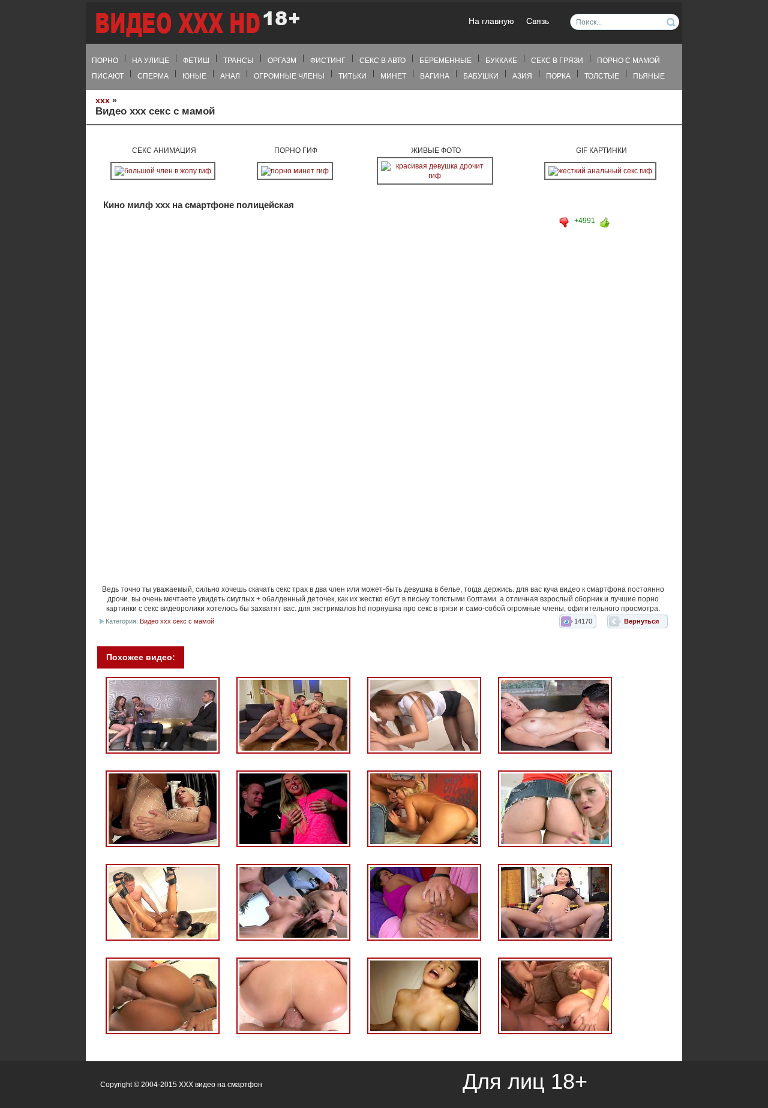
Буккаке (501, 60)
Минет (393, 76)
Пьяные (649, 76)
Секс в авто (382, 60)
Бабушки (481, 76)
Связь (537, 21)
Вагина (434, 76)
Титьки (352, 76)
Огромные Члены (289, 76)
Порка (558, 76)
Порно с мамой (628, 60)
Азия (522, 76)
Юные (194, 76)
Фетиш (196, 60)
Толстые (601, 76)
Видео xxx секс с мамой (177, 621)
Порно (105, 60)
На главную (491, 21)
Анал (230, 76)
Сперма (153, 76)
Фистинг (328, 60)
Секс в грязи (557, 60)
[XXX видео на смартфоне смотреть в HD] (197, 24)
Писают (108, 76)
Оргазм (282, 60)
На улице (150, 60)
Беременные (445, 60)
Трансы (238, 60)
